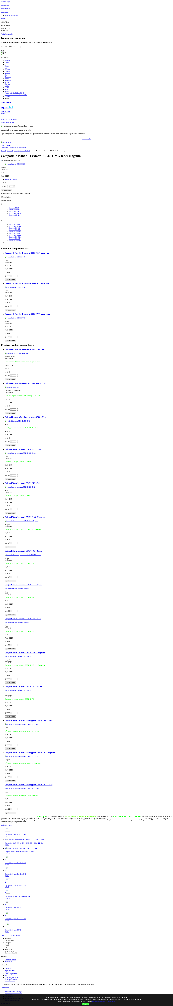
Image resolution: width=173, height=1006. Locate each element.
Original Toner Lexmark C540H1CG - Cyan (23, 585)
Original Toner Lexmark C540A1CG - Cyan (23, 449)
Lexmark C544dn (14, 211)
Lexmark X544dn (14, 228)
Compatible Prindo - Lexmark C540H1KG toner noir (27, 283)
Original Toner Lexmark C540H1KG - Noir (23, 619)
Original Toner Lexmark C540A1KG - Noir (23, 483)
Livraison (8, 968)
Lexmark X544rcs (15, 235)
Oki (6, 75)
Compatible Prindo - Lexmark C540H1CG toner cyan (27, 253)
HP (6, 68)
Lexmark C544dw (15, 215)
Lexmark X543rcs (15, 226)
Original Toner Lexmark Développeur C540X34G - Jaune (28, 785)
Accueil (3, 151)
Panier (3, 18)
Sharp (7, 91)
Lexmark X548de (14, 239)
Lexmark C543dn (14, 210)
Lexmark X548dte (15, 240)
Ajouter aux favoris (11, 179)
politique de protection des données (103, 1001)
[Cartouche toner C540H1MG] (15, 164)
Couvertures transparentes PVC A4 (16, 95)
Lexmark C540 (25, 151)
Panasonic (8, 77)
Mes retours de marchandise (13, 993)
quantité (7, 276)
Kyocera (7, 70)
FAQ (6, 975)
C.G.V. (7, 972)
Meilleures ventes (6, 825)
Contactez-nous (10, 981)
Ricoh (7, 78)
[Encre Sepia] (5, 1)
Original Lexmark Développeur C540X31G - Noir (25, 417)
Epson (7, 66)
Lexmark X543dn (14, 224)
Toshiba (7, 96)
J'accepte (86, 1004)
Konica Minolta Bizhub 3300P (14, 93)
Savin (6, 89)
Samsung (8, 80)
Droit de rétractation (11, 979)
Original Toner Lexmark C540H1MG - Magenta (25, 653)
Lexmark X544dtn (15, 230)
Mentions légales (10, 970)
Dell (6, 64)
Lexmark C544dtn (15, 213)
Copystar (8, 84)
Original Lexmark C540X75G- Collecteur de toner (25, 383)
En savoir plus (86, 139)
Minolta (7, 73)
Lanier (7, 87)
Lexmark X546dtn (15, 237)
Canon (7, 62)
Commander (9, 34)
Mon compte (5, 5)
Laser (16, 151)
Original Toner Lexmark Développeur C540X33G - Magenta (30, 753)
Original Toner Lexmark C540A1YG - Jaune (23, 551)
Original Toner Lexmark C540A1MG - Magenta (25, 517)
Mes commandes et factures (13, 991)
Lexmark (8, 71)
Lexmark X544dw (15, 231)
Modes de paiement (11, 974)
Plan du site (8, 961)
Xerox (7, 82)
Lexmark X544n (14, 233)
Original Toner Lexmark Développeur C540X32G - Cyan (28, 720)
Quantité (3, 186)
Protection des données (12, 977)
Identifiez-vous (5, 8)
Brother (7, 61)
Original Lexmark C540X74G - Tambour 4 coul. (25, 349)
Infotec (7, 86)
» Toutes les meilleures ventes (10, 935)
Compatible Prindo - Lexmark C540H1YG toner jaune (27, 314)
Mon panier (4, 12)
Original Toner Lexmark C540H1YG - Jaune (23, 687)
